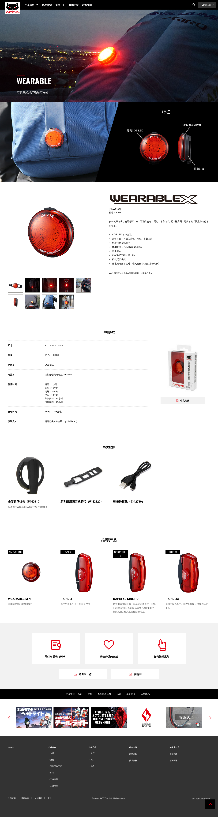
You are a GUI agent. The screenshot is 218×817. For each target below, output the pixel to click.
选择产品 (92, 747)
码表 (119, 693)
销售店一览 (174, 747)
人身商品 (145, 693)
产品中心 (70, 693)
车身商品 (130, 693)
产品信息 (29, 5)
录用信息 (25, 798)
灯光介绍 (60, 5)
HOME (11, 747)
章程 (50, 798)
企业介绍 (173, 753)
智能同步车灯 (104, 693)
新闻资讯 (173, 760)
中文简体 (184, 400)
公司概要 (12, 798)
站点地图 (38, 798)
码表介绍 (47, 5)
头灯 (80, 693)
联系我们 (87, 5)
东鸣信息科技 (205, 798)
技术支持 (74, 5)
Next (209, 717)
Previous (9, 717)
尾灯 (90, 693)
